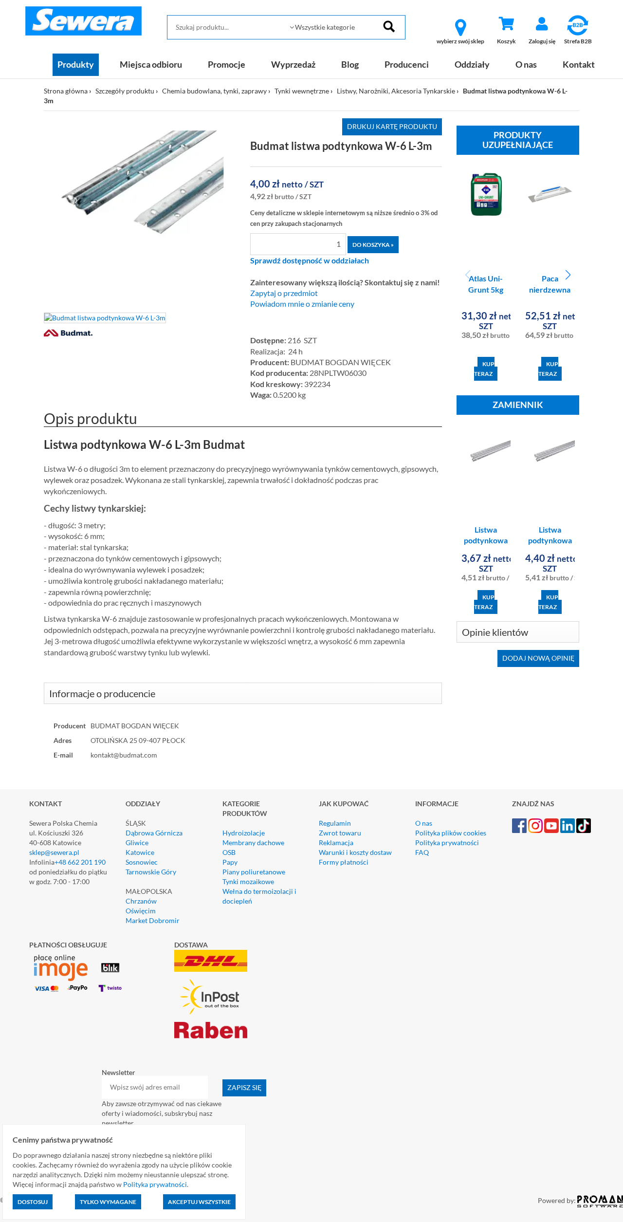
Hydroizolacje (243, 833)
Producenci (407, 64)
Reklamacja (336, 842)
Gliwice (137, 842)
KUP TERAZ (484, 368)
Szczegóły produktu (124, 91)
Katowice (140, 852)
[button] (567, 275)
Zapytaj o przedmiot (284, 293)
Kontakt (579, 64)
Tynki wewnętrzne (302, 91)
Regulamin (335, 823)
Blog (350, 64)
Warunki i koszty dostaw (355, 852)
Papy (230, 862)
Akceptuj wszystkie (199, 1201)
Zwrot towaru (340, 833)
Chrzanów (141, 901)
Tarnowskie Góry (151, 872)
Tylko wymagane (108, 1201)
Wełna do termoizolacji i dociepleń (259, 896)
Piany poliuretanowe (253, 872)
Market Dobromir (153, 920)
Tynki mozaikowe (248, 881)
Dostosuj (33, 1201)
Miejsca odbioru (151, 64)
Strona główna (66, 91)
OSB (229, 852)
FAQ (422, 852)
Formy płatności (343, 862)
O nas (526, 64)
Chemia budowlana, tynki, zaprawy (214, 91)
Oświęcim (141, 911)
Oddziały (472, 64)
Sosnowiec (142, 862)
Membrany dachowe (253, 842)
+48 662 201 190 (80, 862)
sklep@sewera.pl (54, 852)
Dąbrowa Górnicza (154, 833)
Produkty (75, 64)
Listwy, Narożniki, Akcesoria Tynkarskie (396, 91)
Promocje (226, 64)
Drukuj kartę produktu (392, 126)
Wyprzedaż (293, 64)
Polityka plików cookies (450, 833)
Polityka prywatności (447, 842)
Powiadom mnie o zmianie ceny (302, 303)
